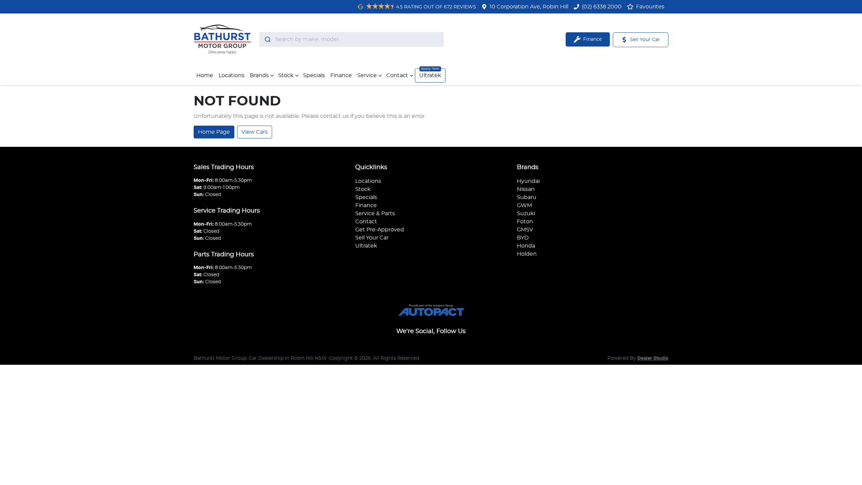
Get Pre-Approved (379, 229)
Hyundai (528, 181)
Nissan (526, 189)
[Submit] (267, 39)
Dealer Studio (652, 358)
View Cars (254, 132)
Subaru (526, 197)
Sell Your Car (372, 237)
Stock (286, 75)
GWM (524, 205)
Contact (397, 75)
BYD (523, 237)
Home (204, 75)
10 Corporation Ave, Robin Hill (529, 6)
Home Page (214, 132)
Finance (341, 75)
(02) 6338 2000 (602, 6)
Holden (527, 254)
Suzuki (526, 213)
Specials (314, 75)
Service (367, 75)
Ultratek (430, 75)
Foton (525, 221)
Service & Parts (375, 213)
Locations (231, 75)
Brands (259, 75)
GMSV (525, 229)
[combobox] (351, 39)
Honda (526, 246)
